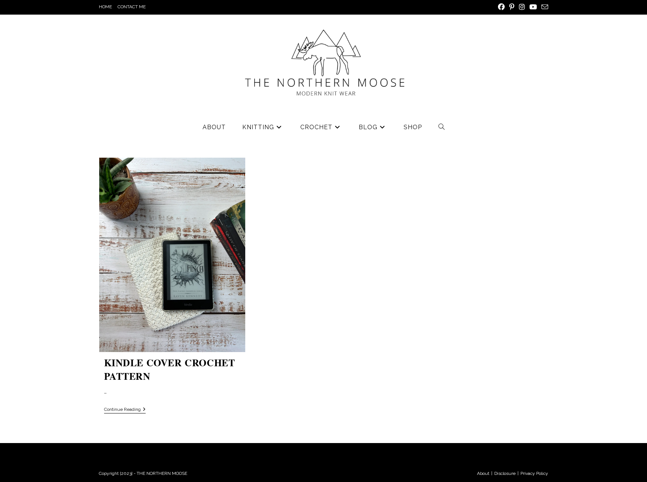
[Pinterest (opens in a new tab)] (512, 7)
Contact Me (132, 6)
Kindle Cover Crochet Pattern (169, 369)
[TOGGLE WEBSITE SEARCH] (441, 127)
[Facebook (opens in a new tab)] (501, 7)
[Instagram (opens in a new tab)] (522, 7)
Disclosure (505, 473)
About (483, 473)
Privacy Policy (534, 473)
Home (105, 6)
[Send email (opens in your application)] (543, 7)
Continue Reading (125, 409)
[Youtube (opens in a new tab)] (533, 7)
